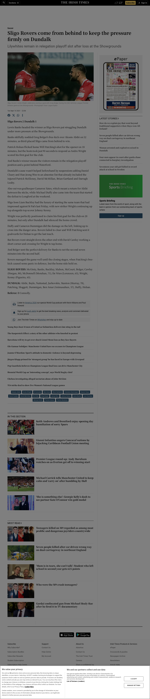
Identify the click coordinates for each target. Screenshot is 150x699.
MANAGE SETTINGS (133, 685)
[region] (75, 682)
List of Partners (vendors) (76, 681)
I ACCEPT (134, 679)
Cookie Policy (29, 687)
